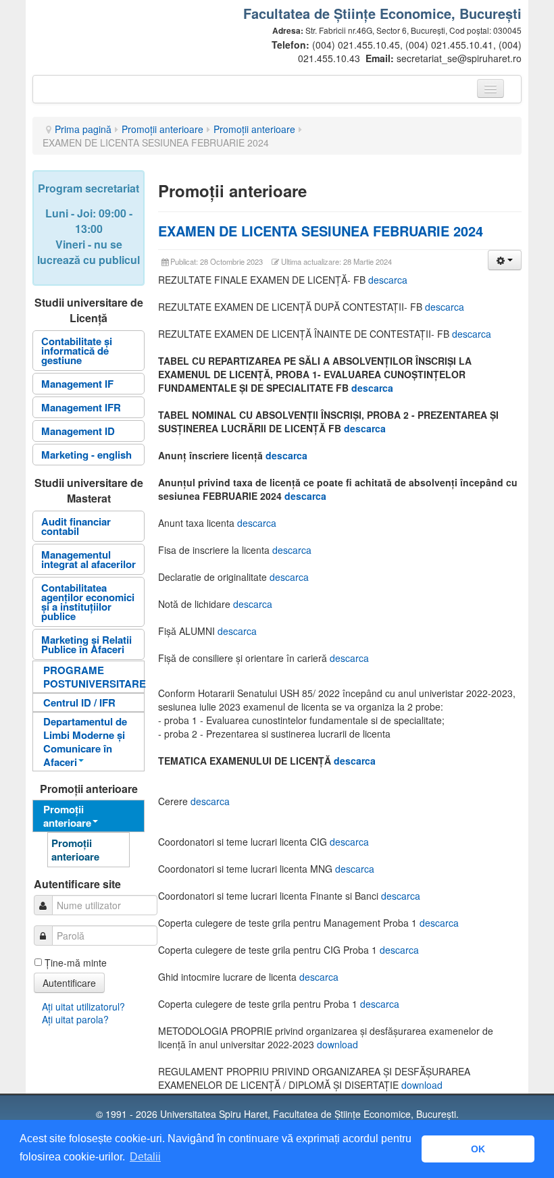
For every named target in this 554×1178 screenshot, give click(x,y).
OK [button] (478, 1149)
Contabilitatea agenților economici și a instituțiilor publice (87, 601)
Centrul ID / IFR (79, 702)
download (337, 1044)
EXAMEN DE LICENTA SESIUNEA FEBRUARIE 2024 (320, 230)
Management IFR (81, 407)
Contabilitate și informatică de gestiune (76, 350)
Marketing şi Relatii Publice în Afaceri (86, 644)
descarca (387, 279)
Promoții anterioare (162, 129)
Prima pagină (83, 129)
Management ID (78, 431)
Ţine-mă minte (76, 962)
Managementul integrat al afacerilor (88, 559)
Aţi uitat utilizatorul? (83, 1006)
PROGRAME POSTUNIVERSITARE (94, 677)
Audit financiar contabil (76, 526)
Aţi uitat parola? (75, 1019)
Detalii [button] (145, 1156)
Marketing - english (86, 454)
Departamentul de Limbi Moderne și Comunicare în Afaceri (85, 741)
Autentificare (69, 983)
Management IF (77, 383)
